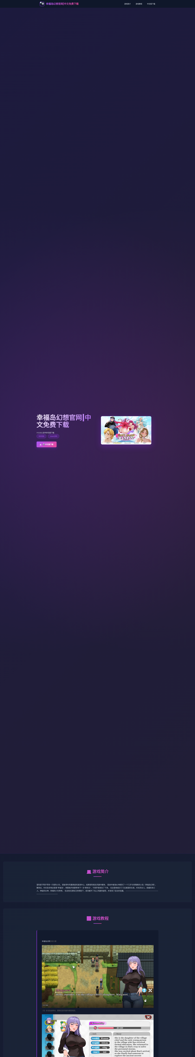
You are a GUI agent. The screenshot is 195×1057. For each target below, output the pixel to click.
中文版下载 (151, 4)
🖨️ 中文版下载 (48, 444)
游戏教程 (139, 4)
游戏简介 (127, 4)
